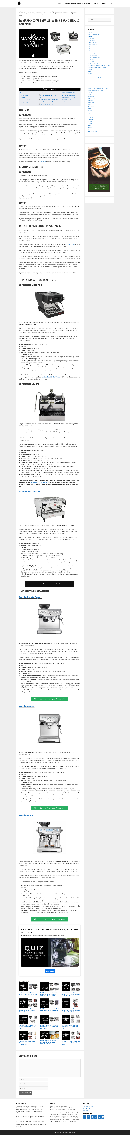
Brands (104, 3)
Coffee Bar (91, 38)
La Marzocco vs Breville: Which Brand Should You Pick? (27, 1026)
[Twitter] (88, 1117)
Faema (90, 82)
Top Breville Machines (68, 95)
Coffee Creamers (92, 42)
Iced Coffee (91, 92)
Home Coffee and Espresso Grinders (98, 88)
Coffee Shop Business (94, 57)
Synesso (90, 127)
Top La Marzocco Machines (49, 99)
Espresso (90, 75)
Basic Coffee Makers (93, 34)
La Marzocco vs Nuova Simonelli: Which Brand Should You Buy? (48, 1042)
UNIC (89, 129)
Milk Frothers (91, 109)
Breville (23, 97)
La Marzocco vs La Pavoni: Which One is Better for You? (71, 1043)
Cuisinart (90, 69)
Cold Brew (91, 61)
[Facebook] (84, 1117)
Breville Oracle (65, 102)
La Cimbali (91, 96)
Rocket (90, 123)
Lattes (89, 104)
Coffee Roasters (92, 55)
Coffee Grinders (92, 44)
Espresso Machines (93, 80)
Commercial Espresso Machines (97, 67)
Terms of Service (88, 1106)
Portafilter (90, 117)
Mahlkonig (91, 106)
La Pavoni (90, 100)
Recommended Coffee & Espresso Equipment (77, 3)
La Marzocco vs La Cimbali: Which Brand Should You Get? (49, 1010)
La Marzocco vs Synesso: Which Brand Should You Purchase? (49, 1026)
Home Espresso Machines (95, 90)
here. (20, 141)
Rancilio (90, 121)
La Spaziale (91, 102)
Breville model (70, 244)
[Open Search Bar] (111, 3)
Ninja (89, 113)
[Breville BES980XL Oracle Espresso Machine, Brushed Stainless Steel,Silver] (50, 856)
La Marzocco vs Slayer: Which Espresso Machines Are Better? (71, 994)
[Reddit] (95, 1117)
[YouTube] (92, 1117)
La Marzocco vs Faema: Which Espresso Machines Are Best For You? (71, 1010)
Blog (95, 3)
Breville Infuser (66, 99)
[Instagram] (99, 1117)
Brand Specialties (25, 100)
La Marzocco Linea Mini (48, 102)
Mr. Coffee (91, 111)
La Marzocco (24, 95)
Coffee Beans (91, 40)
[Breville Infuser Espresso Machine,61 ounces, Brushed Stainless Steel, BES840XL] (50, 746)
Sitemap (85, 1110)
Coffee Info (91, 47)
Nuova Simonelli (92, 115)
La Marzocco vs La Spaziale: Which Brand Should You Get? (27, 1010)
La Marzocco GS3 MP (47, 104)
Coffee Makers (92, 49)
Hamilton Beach (92, 86)
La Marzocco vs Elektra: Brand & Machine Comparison (27, 1043)
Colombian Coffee (93, 63)
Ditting (89, 71)
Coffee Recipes (92, 53)
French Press (91, 84)
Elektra (90, 73)
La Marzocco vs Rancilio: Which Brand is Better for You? (28, 994)
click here (42, 162)
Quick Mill (90, 119)
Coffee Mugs (91, 51)
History (22, 93)
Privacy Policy (87, 1108)
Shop (59, 3)
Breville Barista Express (68, 97)
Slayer (89, 125)
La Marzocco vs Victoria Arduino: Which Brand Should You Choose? (48, 994)
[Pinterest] (102, 1117)
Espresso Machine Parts (94, 77)
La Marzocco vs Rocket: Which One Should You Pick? (70, 1026)
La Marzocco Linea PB (68, 92)
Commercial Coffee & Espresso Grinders (99, 65)
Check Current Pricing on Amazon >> (49, 699)
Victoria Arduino (92, 131)
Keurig (89, 94)
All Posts (90, 32)
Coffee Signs (91, 59)
